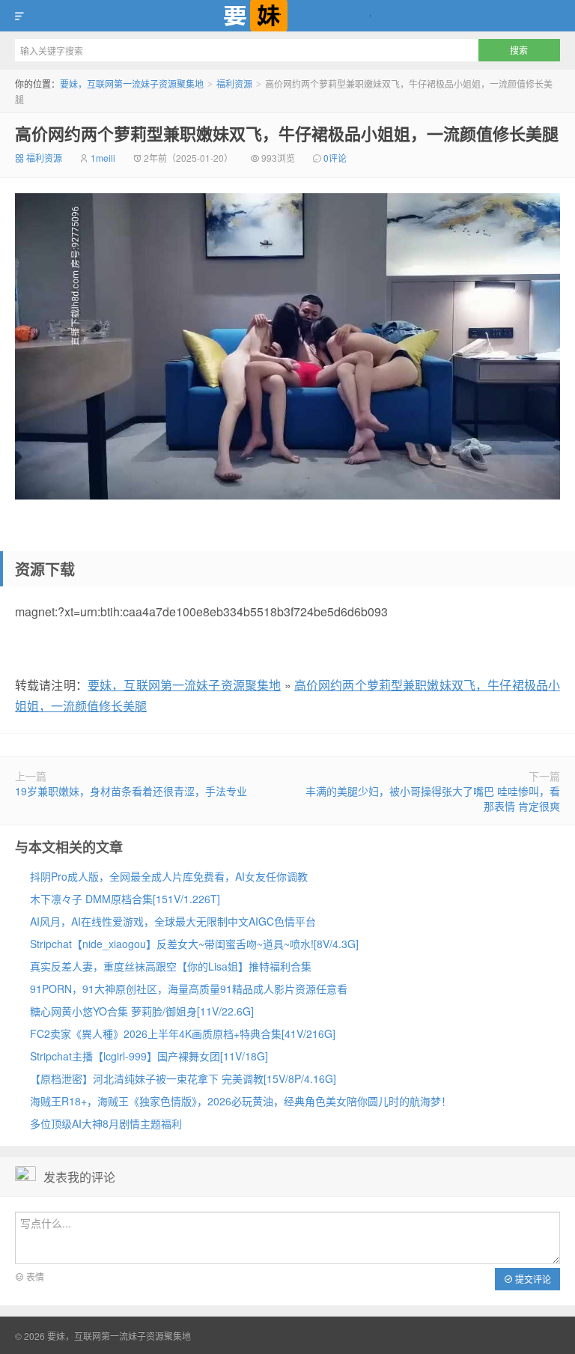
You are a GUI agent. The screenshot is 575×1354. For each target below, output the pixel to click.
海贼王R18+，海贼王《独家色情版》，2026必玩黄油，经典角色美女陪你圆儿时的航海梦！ (240, 1100)
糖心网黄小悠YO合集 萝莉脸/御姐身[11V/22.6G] (142, 1011)
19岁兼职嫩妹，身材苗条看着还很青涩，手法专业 (131, 790)
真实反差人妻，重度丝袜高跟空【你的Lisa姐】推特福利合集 (170, 966)
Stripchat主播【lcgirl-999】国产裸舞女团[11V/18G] (149, 1055)
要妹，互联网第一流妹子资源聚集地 (287, 15)
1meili (103, 157)
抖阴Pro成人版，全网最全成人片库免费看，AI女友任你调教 (169, 876)
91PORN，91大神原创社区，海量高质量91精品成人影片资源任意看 (188, 988)
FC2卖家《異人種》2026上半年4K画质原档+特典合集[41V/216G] (182, 1033)
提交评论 (532, 1278)
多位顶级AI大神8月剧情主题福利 (106, 1123)
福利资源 (234, 83)
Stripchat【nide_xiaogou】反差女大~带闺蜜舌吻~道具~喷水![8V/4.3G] (194, 943)
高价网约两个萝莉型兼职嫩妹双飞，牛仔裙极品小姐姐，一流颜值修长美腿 (287, 133)
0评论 (335, 157)
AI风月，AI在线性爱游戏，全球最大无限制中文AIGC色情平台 (173, 921)
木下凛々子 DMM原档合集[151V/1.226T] (125, 898)
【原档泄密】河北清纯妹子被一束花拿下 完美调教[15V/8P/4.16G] (183, 1078)
